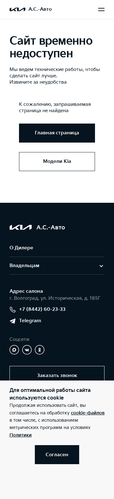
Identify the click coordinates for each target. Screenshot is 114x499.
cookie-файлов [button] (87, 413)
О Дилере (21, 248)
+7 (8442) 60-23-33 (42, 309)
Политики (21, 435)
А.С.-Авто (40, 9)
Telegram (30, 321)
